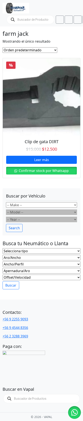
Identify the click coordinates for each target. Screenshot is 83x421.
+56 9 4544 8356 (15, 327)
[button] (74, 412)
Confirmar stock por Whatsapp (43, 170)
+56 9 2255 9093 (15, 319)
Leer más (41, 159)
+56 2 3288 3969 (15, 336)
